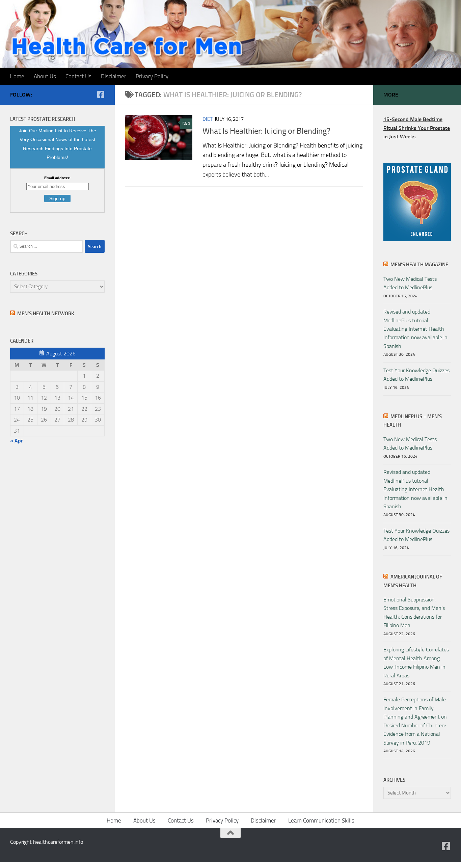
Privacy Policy (152, 76)
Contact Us (78, 76)
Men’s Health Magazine (419, 265)
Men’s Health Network (45, 314)
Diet (207, 119)
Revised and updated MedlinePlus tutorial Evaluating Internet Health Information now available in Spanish (415, 328)
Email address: (57, 178)
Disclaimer (113, 76)
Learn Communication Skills (321, 820)
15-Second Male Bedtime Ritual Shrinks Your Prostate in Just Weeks (416, 128)
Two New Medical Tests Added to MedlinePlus (410, 283)
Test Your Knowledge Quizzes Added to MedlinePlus (416, 374)
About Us (45, 76)
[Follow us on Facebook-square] (101, 94)
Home (17, 76)
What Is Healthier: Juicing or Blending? (266, 131)
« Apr (16, 440)
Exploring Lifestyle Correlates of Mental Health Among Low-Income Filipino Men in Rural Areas (416, 662)
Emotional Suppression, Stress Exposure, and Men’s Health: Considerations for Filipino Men (414, 612)
